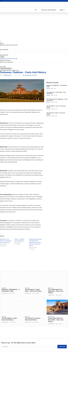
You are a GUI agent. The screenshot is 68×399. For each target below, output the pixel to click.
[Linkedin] (57, 5)
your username (4, 49)
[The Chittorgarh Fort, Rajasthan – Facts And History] (57, 278)
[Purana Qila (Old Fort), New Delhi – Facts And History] (57, 307)
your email (3, 66)
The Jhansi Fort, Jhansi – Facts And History (55, 113)
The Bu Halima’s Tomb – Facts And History (55, 106)
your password (4, 55)
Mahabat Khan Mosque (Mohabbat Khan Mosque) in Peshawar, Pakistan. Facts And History (35, 242)
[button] (36, 10)
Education (51, 316)
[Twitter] (60, 5)
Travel (35, 75)
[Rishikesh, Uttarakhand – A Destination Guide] (10, 278)
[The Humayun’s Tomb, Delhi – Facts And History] (34, 278)
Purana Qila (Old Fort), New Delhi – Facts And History (55, 319)
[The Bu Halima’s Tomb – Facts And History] (10, 307)
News (28, 75)
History (25, 75)
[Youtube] (62, 5)
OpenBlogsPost (8, 75)
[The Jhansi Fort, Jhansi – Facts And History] (34, 307)
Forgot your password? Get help (8, 58)
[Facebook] (55, 5)
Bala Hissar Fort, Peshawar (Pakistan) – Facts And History (6, 240)
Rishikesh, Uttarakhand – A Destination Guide (56, 86)
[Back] (0, 41)
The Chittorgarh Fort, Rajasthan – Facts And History (56, 99)
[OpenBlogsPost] (1, 75)
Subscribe (62, 346)
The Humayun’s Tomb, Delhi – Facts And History (56, 92)
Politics (31, 75)
